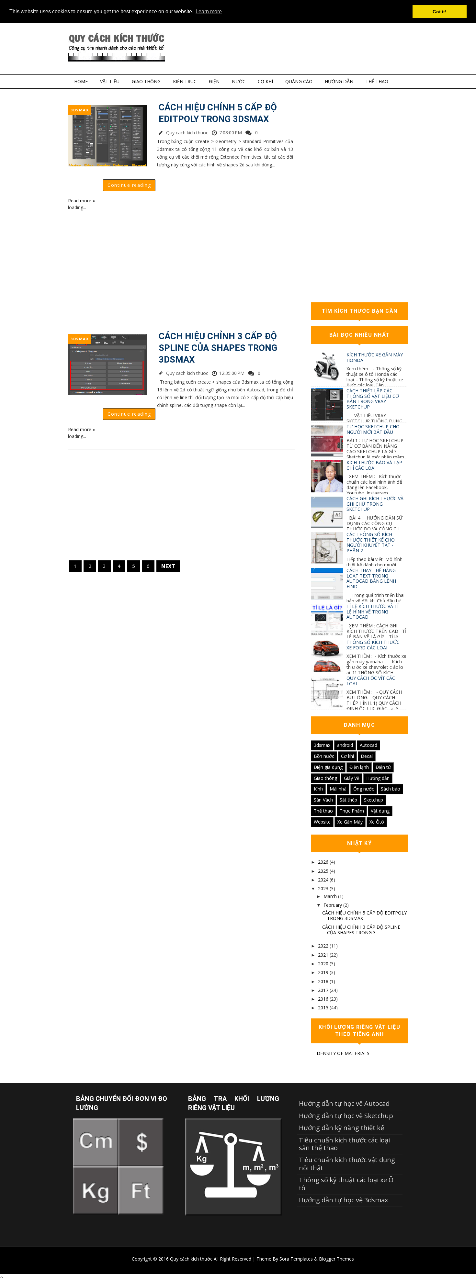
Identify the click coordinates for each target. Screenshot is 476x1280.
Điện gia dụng (328, 767)
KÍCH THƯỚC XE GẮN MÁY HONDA (374, 357)
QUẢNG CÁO (298, 81)
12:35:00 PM (231, 373)
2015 (323, 1008)
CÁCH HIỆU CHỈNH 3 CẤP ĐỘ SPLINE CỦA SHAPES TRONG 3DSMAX (218, 348)
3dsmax (80, 109)
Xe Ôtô (376, 822)
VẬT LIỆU (109, 81)
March (330, 896)
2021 (323, 955)
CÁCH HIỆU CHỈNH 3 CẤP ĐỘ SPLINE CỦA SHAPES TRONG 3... (361, 930)
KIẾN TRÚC (185, 81)
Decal (367, 756)
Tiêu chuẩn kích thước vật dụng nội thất (347, 1163)
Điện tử (383, 767)
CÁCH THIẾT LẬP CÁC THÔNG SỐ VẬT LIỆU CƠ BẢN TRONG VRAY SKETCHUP (372, 398)
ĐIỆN (214, 81)
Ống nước (363, 789)
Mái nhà (338, 789)
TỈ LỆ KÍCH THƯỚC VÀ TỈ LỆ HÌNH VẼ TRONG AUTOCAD (372, 611)
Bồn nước (324, 756)
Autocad (368, 745)
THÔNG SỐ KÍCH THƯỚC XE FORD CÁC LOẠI (373, 645)
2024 (323, 880)
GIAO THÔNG (146, 81)
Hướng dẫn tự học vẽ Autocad (344, 1103)
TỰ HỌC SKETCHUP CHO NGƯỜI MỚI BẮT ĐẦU (373, 429)
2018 (323, 981)
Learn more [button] (209, 11)
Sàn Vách (323, 800)
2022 (323, 946)
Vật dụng (380, 811)
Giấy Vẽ (351, 778)
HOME (81, 81)
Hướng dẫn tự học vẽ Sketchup (346, 1115)
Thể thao (323, 811)
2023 (323, 888)
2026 (323, 862)
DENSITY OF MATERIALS (343, 1053)
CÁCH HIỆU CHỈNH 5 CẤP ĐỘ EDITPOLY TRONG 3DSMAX (218, 113)
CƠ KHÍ (265, 81)
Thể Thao (377, 81)
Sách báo (390, 789)
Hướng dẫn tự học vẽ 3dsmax (343, 1200)
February (332, 905)
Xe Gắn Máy (350, 822)
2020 (323, 963)
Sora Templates (296, 1259)
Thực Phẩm (352, 811)
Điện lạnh (359, 767)
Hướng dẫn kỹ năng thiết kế (341, 1127)
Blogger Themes (336, 1259)
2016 (323, 999)
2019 (323, 972)
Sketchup (373, 800)
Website (322, 822)
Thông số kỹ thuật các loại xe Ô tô (346, 1183)
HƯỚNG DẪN (339, 81)
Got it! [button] (440, 11)
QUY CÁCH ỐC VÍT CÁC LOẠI (370, 681)
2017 (323, 990)
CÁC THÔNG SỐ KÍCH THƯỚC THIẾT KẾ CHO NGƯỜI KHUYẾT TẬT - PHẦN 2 (370, 542)
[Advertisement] (181, 276)
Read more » (81, 200)
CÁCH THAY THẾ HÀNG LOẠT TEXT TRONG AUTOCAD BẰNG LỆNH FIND (371, 578)
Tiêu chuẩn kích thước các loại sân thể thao (344, 1144)
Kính (318, 789)
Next (168, 566)
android (345, 745)
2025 (323, 871)
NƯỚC (238, 81)
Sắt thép (348, 800)
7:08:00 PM (230, 132)
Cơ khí (347, 756)
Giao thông (325, 778)
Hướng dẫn (378, 778)
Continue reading (129, 185)
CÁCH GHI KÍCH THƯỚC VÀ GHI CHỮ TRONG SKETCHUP (374, 503)
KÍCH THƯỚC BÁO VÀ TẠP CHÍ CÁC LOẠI (374, 465)
